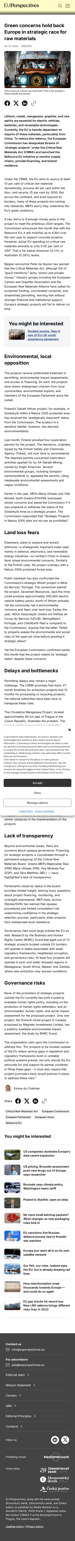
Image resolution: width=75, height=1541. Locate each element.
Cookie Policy (26, 811)
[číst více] (17, 334)
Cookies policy (15, 1526)
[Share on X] (16, 103)
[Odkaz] (33, 103)
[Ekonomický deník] (54, 1479)
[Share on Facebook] (7, 103)
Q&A (9, 1406)
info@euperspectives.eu (28, 1349)
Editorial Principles (18, 1416)
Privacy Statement (44, 811)
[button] (69, 730)
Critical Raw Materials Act (22, 1111)
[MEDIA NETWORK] (56, 1457)
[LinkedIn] (55, 1440)
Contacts (12, 1426)
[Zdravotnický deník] (54, 1470)
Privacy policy (35, 1526)
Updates (26, 46)
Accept (37, 783)
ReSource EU (13, 1122)
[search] (60, 6)
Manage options (37, 802)
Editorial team (15, 1375)
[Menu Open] (68, 6)
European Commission (55, 1111)
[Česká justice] (54, 1489)
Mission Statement (18, 1385)
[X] (65, 1440)
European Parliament (18, 1117)
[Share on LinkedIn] (25, 103)
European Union (44, 1117)
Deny (37, 793)
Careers (11, 1395)
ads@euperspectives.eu (28, 1365)
